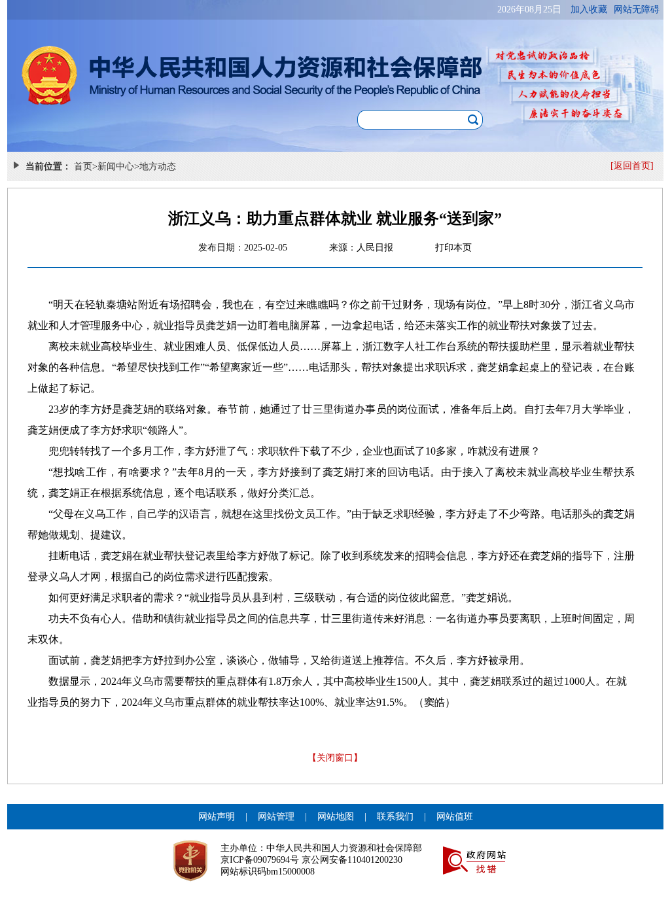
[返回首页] (632, 166)
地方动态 (157, 166)
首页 (83, 166)
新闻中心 (115, 166)
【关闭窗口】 (335, 758)
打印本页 (453, 247)
